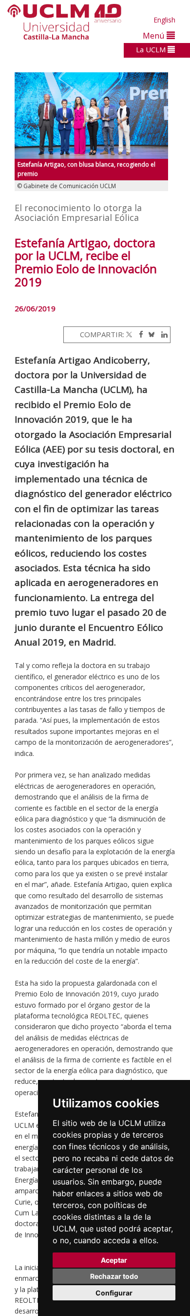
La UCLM (152, 49)
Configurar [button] (114, 1293)
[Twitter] (129, 334)
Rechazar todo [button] (114, 1276)
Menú (155, 35)
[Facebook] (138, 334)
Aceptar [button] (114, 1260)
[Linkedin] (162, 334)
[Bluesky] (149, 334)
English (164, 19)
